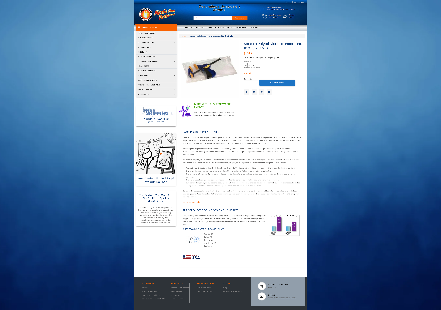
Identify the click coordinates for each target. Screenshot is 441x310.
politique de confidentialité (153, 299)
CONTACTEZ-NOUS (278, 284)
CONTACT (219, 28)
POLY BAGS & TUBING (146, 33)
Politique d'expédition (151, 291)
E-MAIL (271, 294)
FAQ (210, 28)
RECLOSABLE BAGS (145, 38)
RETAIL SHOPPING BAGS (147, 57)
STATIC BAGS (143, 76)
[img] (284, 16)
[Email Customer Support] (263, 296)
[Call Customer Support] (263, 286)
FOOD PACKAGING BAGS (148, 61)
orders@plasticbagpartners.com (282, 298)
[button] (271, 16)
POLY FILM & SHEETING (147, 71)
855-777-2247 (274, 17)
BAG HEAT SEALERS (145, 90)
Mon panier (175, 295)
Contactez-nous (204, 288)
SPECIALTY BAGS (144, 47)
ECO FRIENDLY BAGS (146, 43)
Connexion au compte (180, 288)
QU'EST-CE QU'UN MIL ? (237, 28)
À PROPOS (200, 28)
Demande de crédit (205, 291)
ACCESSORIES (143, 94)
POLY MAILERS (143, 66)
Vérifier (288, 2)
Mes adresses (176, 291)
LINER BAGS (142, 52)
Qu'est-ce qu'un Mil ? (191, 202)
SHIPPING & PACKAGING (147, 80)
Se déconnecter (177, 299)
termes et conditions (151, 295)
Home (183, 36)
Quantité (248, 79)
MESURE (254, 28)
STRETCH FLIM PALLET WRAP (149, 85)
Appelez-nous (275, 15)
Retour (144, 288)
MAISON (188, 28)
